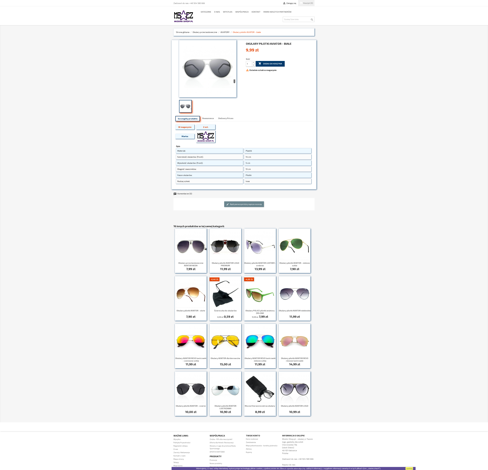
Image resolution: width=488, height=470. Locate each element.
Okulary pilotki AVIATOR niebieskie (294, 310)
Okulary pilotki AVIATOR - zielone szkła (294, 264)
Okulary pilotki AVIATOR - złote (191, 310)
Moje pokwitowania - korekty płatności (261, 445)
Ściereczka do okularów (225, 310)
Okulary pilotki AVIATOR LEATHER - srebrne (260, 264)
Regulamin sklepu (180, 446)
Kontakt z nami (179, 456)
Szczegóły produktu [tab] (187, 118)
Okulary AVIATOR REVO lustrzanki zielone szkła (260, 359)
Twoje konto (253, 435)
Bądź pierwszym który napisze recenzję (244, 204)
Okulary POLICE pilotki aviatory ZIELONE (260, 311)
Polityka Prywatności (181, 442)
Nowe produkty (216, 463)
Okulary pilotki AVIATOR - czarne (191, 406)
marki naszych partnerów (277, 12)
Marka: (185, 136)
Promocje (213, 460)
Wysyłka (227, 12)
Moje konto (177, 466)
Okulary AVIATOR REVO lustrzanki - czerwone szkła (190, 359)
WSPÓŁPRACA (242, 12)
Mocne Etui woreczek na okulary (260, 406)
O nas (217, 12)
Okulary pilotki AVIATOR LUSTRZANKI (225, 407)
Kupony (249, 452)
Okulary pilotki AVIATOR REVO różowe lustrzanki (294, 359)
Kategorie (206, 12)
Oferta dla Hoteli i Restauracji (221, 442)
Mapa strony (178, 459)
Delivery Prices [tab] (225, 118)
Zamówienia (251, 442)
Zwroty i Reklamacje (181, 452)
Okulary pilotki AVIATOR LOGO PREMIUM (225, 264)
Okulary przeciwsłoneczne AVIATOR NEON (190, 264)
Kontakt (256, 12)
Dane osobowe (252, 439)
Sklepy (176, 462)
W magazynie (185, 127)
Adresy (249, 449)
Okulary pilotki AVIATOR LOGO (294, 406)
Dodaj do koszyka (270, 63)
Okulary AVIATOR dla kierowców (225, 358)
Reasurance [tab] (208, 118)
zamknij (409, 468)
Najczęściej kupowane (218, 467)
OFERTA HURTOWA (217, 452)
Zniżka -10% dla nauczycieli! (221, 439)
